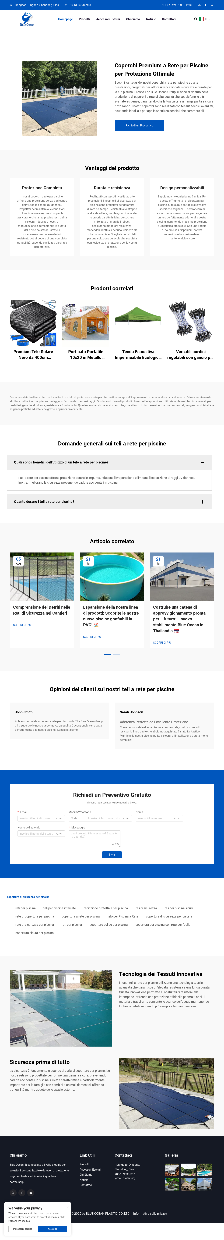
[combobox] (77, 818)
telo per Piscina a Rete (122, 916)
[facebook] (205, 5)
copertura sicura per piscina (34, 933)
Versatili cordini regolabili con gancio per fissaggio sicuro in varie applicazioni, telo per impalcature (190, 355)
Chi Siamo (133, 19)
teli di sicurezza (146, 908)
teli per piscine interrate (59, 908)
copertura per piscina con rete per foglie (162, 924)
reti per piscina (25, 908)
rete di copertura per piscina (34, 916)
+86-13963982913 (79, 5)
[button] (107, 654)
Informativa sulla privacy (150, 1213)
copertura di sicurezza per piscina (169, 916)
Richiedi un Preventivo (139, 125)
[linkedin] (211, 5)
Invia (112, 854)
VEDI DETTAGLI (33, 323)
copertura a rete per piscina (81, 916)
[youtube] (199, 5)
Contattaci (169, 19)
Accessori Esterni (108, 19)
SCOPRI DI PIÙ (22, 625)
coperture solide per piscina (109, 924)
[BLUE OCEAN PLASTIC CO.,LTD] (27, 19)
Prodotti (84, 19)
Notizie (151, 19)
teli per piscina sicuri (179, 908)
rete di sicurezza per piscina (34, 924)
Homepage (65, 19)
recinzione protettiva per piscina (106, 908)
